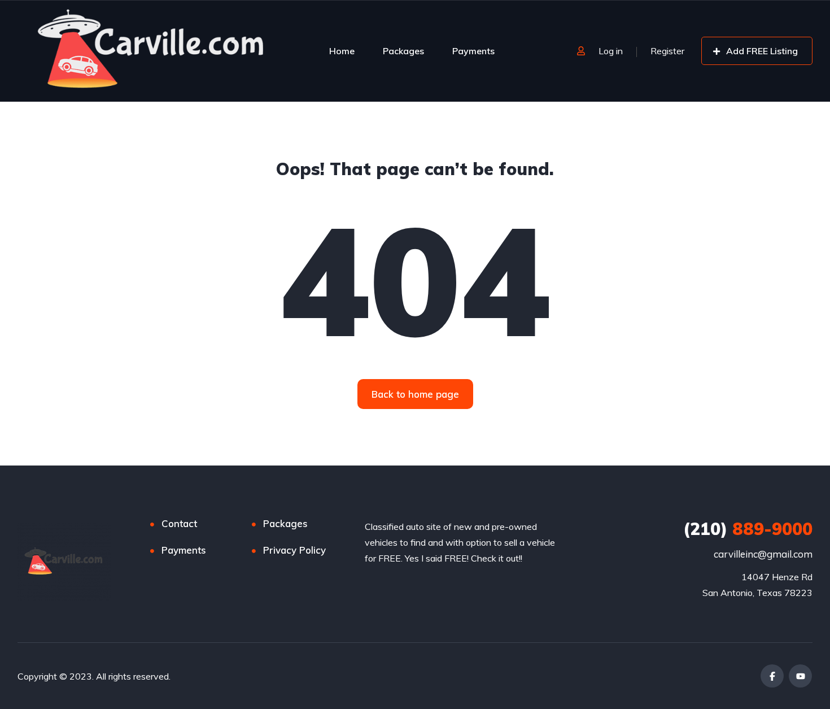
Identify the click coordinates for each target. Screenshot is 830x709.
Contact (179, 523)
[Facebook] (772, 676)
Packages (403, 50)
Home (342, 50)
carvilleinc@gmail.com (763, 554)
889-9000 (747, 529)
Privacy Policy (294, 550)
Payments (473, 50)
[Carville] (152, 50)
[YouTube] (800, 676)
